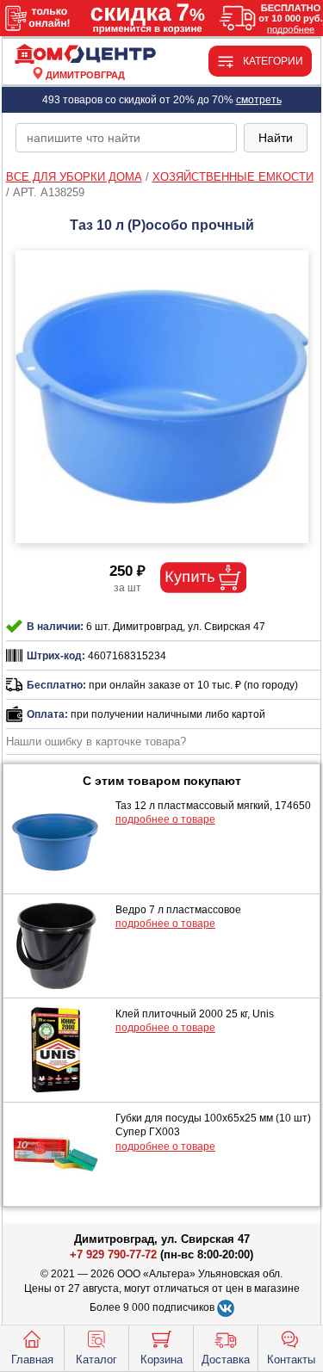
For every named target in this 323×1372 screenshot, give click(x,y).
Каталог (96, 1359)
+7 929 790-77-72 (113, 1254)
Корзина (161, 1359)
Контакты (291, 1359)
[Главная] (85, 54)
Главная (32, 1359)
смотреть (259, 100)
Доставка (226, 1359)
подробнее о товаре (165, 819)
